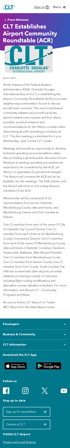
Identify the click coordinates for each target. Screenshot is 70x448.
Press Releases (18, 19)
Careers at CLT (21, 425)
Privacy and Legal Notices (19, 442)
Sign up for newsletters (21, 413)
